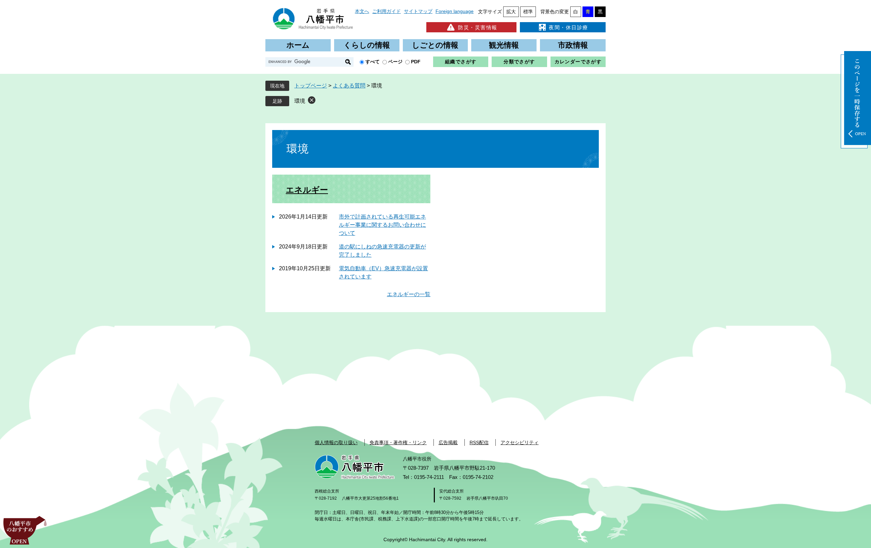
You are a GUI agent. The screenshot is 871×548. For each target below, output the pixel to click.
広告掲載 (448, 442)
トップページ (310, 85)
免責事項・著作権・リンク (398, 442)
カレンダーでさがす (578, 61)
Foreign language (455, 11)
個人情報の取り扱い (336, 442)
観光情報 (504, 45)
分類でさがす (519, 61)
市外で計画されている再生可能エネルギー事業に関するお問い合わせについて (382, 225)
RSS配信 (479, 442)
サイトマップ (418, 11)
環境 (299, 101)
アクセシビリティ (519, 442)
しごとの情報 (435, 45)
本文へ (362, 11)
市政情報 (573, 45)
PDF (416, 61)
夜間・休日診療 (568, 27)
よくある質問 (349, 85)
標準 (528, 11)
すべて (372, 61)
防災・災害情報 (477, 27)
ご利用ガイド (386, 11)
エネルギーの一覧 (408, 294)
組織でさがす (460, 61)
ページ (395, 61)
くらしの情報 (367, 45)
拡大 (511, 11)
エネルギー (307, 189)
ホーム (298, 45)
